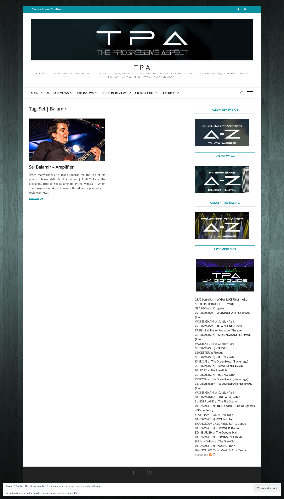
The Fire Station (228, 401)
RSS (210, 454)
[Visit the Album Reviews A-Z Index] (222, 121)
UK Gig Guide (144, 93)
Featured (168, 93)
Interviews (85, 93)
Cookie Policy (73, 492)
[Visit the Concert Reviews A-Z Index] (222, 214)
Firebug (218, 352)
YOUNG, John (226, 357)
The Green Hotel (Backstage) (229, 361)
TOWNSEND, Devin (229, 326)
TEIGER (222, 348)
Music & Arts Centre (233, 423)
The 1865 (227, 414)
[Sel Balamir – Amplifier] (67, 140)
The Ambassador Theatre (226, 330)
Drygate (218, 308)
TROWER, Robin (229, 397)
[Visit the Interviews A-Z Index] (222, 168)
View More (38, 199)
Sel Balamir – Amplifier (51, 167)
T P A (142, 67)
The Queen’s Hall (226, 432)
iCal (214, 454)
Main (34, 93)
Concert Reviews (114, 93)
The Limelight (219, 370)
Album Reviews (57, 93)
